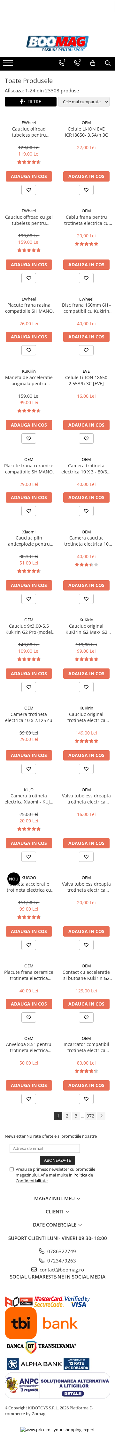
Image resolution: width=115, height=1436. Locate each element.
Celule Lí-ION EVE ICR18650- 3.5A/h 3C (86, 132)
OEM (86, 122)
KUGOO (28, 877)
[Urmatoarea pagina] (101, 1116)
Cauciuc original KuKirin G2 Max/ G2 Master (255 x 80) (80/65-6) (86, 629)
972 (90, 1116)
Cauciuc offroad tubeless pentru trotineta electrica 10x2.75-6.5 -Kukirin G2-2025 (28, 132)
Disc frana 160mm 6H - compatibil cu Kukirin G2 (86, 308)
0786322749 (61, 1251)
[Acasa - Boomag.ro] (57, 43)
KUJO (29, 790)
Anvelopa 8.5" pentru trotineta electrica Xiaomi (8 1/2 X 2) (28, 1047)
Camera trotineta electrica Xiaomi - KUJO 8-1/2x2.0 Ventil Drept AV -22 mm (28, 799)
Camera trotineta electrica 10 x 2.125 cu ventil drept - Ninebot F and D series (29, 717)
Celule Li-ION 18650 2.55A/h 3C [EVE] (86, 380)
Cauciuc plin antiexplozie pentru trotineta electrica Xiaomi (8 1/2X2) (29, 541)
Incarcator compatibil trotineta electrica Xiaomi (86, 1047)
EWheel (29, 122)
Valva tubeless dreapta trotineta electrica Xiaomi (86, 799)
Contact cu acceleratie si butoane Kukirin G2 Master (86, 975)
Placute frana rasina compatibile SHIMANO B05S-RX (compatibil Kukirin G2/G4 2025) (29, 308)
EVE (86, 371)
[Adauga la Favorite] (28, 190)
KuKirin (29, 371)
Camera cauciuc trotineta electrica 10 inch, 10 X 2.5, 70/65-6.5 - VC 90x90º (86, 541)
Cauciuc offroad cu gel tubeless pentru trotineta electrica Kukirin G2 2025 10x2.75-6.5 (29, 220)
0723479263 (61, 1260)
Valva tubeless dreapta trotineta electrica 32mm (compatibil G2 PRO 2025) (86, 887)
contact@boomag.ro (61, 1269)
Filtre (33, 101)
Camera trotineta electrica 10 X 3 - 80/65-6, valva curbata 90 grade (86, 469)
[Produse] (8, 65)
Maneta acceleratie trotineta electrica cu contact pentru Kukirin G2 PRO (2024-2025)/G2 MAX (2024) (28, 887)
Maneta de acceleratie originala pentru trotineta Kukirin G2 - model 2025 (29, 380)
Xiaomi (28, 532)
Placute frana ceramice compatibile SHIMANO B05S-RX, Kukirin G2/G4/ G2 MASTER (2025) (28, 469)
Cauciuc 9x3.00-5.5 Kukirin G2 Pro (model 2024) (28, 629)
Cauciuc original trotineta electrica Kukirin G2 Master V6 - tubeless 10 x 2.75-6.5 (86, 717)
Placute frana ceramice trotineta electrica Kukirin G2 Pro (28, 975)
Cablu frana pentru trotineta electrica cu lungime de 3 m (86, 220)
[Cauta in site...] (108, 63)
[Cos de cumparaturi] (93, 63)
